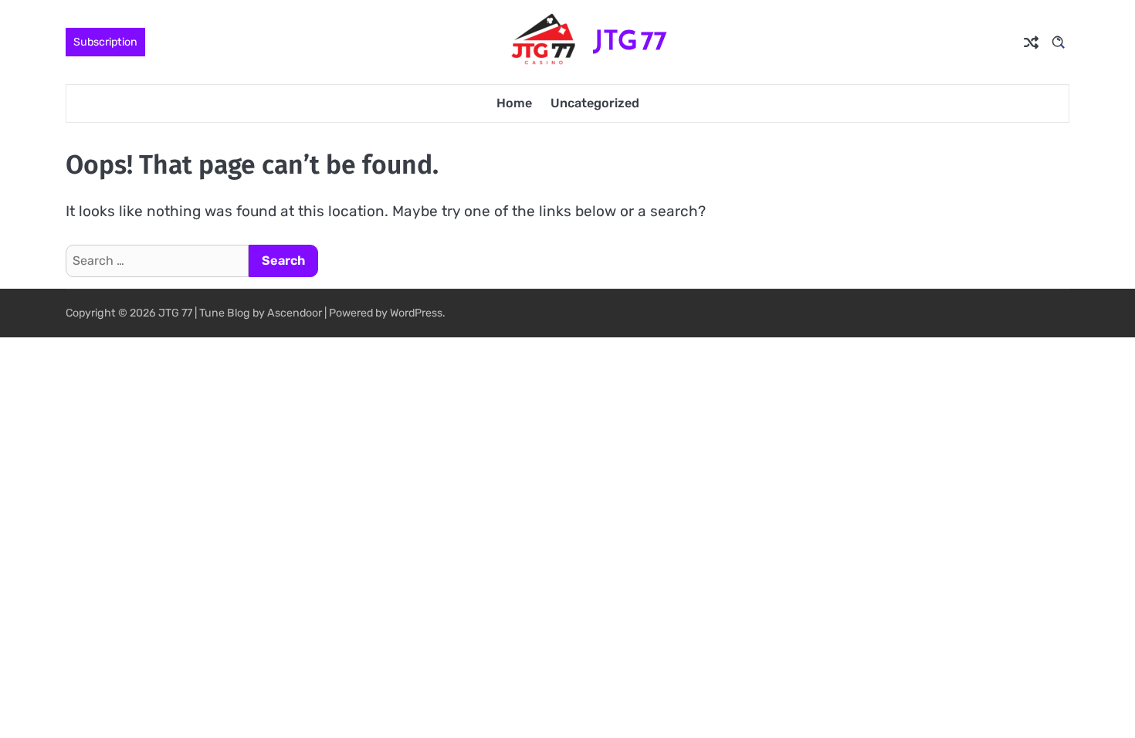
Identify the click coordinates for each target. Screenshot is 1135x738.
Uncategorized (595, 103)
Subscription (105, 42)
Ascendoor (294, 313)
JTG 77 (630, 40)
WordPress (416, 313)
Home (514, 103)
